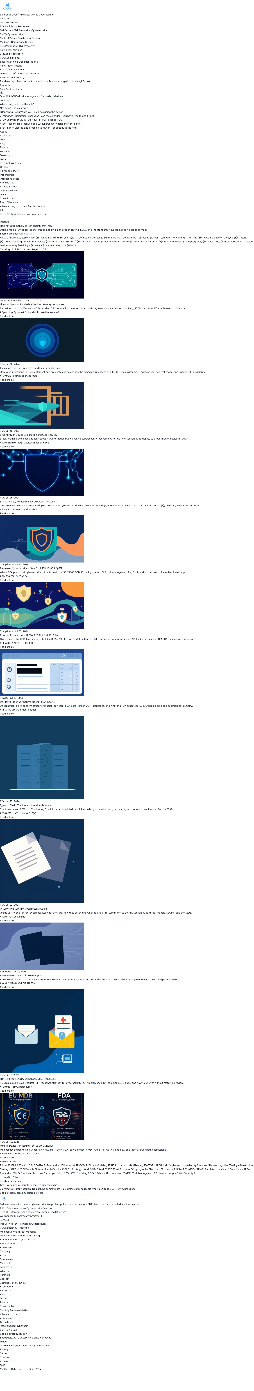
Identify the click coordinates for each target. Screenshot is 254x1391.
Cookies (4, 1357)
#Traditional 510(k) (25, 813)
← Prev (4, 1177)
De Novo (156, 1169)
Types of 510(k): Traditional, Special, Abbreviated (26, 805)
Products (5, 85)
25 (13, 1177)
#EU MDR (11, 1153)
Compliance (132, 237)
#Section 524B (41, 442)
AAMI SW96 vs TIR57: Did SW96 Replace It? (23, 975)
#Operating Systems (11, 312)
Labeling (83, 1173)
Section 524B (29, 1165)
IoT (21, 1169)
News (3, 194)
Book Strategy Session (13, 214)
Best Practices (123, 1169)
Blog (2, 143)
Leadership (6, 1267)
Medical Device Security (13, 300)
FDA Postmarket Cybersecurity (17, 46)
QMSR (128, 1173)
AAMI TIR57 (106, 1169)
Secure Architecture (57, 245)
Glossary (5, 155)
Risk (67, 237)
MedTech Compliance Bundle (16, 42)
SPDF (75, 245)
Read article (7, 316)
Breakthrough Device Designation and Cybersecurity (28, 434)
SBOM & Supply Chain (147, 241)
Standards (114, 237)
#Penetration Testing (28, 1153)
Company (8, 1286)
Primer (6, 1165)
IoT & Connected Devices (89, 237)
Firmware (168, 1169)
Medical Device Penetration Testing (20, 38)
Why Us (4, 1271)
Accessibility (7, 1361)
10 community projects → (28, 1216)
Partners (5, 1274)
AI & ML (195, 237)
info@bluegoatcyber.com (14, 1325)
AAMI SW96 (91, 1169)
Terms (3, 1353)
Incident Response (34, 1173)
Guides (4, 167)
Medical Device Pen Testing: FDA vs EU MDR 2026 (26, 1145)
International (58, 241)
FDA (35, 237)
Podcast (4, 147)
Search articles (8, 233)
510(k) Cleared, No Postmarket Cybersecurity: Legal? (28, 501)
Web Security (187, 1173)
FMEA (18, 1173)
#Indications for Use (26, 375)
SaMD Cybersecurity (11, 34)
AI (158, 1165)
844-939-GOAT (8, 1329)
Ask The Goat (7, 182)
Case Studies (7, 198)
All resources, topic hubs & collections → (22, 206)
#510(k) (10, 375)
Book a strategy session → (15, 1333)
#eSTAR (10, 1086)
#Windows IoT (51, 312)
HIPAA (179, 1169)
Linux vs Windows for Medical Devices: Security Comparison (32, 304)
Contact (4, 1278)
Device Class (215, 241)
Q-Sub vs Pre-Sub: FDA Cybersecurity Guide (23, 908)
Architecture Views (218, 1169)
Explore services (34, 1192)
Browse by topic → (20, 237)
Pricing (26, 245)
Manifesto (5, 1263)
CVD (2, 1365)
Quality (127, 241)
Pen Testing (162, 237)
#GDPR (12, 709)
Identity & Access (37, 241)
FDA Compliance (212, 237)
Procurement (115, 1173)
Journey (4, 100)
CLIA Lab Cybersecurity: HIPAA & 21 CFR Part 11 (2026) (29, 635)
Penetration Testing (91, 241)
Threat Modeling (14, 241)
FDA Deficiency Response (14, 26)
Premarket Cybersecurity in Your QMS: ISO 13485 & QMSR (31, 568)
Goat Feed (8, 190)
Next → (19, 1177)
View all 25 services (11, 50)
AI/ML (202, 1169)
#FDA (3, 375)
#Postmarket (13, 509)
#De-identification (26, 709)
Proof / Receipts (9, 202)
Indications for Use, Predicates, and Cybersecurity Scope (30, 368)
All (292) (4, 237)
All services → (7, 1243)
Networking (180, 237)
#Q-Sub (21, 916)
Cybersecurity (179, 1165)
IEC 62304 (191, 1169)
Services (4, 18)
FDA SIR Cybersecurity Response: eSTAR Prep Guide (28, 1078)
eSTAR (151, 1165)
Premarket (70, 1165)
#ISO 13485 (15, 576)
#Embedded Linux (33, 312)
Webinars (5, 151)
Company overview (11, 1282)
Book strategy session (12, 1192)
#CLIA (3, 643)
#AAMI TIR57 (21, 983)
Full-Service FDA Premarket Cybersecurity (23, 30)
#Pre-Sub (11, 916)
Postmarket (112, 241)
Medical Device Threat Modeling (18, 1231)
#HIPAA (11, 643)
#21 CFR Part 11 (24, 643)
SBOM (83, 1165)
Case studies (7, 1306)
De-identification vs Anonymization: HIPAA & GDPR (27, 701)
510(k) (115, 1165)
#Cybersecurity (23, 1086)
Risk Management (174, 241)
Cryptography (196, 241)
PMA (93, 1173)
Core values (6, 1259)
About (3, 131)
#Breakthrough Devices (19, 442)
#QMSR (4, 576)
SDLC (73, 241)
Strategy (77, 1169)
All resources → (8, 1314)
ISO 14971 (71, 1173)
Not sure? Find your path (14, 108)
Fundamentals (51, 237)
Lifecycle (230, 237)
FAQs (3, 159)
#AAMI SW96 (7, 983)
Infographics (7, 174)
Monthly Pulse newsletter (14, 1310)
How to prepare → (36, 214)
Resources (6, 135)
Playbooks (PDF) (9, 170)
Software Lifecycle (167, 1173)
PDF (24, 1282)
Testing (147, 237)
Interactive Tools (9, 178)
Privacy (38, 245)
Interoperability (234, 241)
